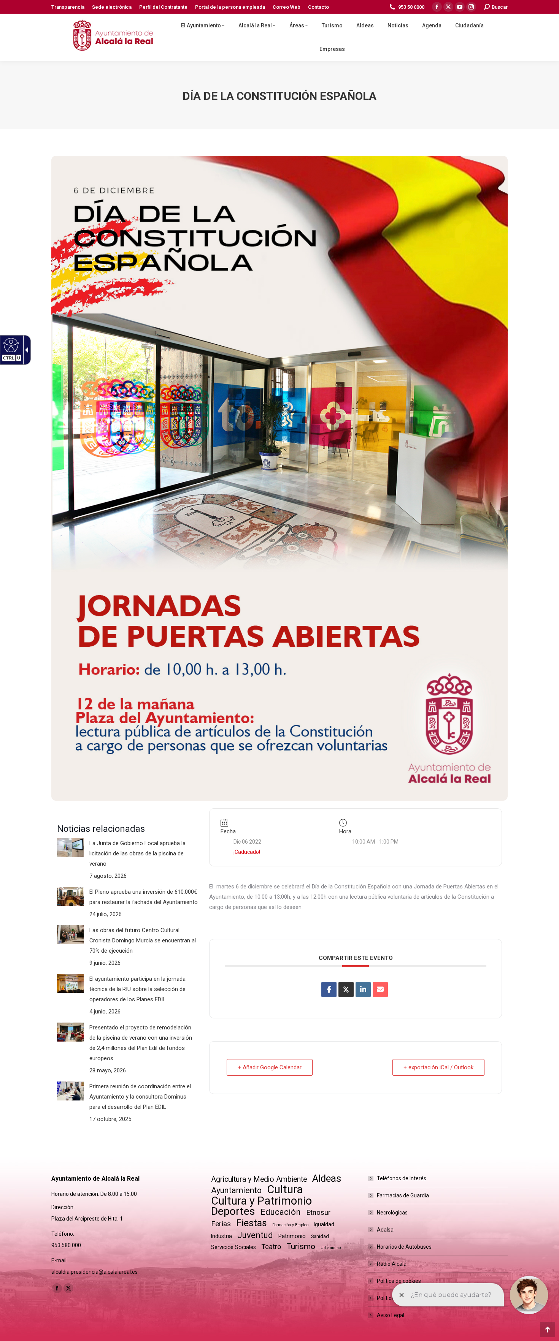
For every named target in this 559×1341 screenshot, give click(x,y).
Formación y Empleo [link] (290, 1224)
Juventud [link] (255, 1235)
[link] (67, 7)
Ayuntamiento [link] (236, 1190)
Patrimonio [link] (292, 1236)
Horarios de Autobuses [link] (404, 1247)
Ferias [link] (221, 1223)
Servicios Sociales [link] (233, 1247)
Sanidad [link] (320, 1236)
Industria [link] (221, 1236)
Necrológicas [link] (392, 1213)
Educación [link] (280, 1212)
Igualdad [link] (324, 1224)
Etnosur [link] (318, 1212)
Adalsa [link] (385, 1230)
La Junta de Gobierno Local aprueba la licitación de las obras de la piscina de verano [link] (137, 853)
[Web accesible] (10, 345)
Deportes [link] (233, 1211)
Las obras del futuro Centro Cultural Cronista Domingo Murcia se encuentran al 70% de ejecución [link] (142, 940)
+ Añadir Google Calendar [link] (270, 1067)
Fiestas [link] (251, 1223)
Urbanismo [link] (331, 1247)
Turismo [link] (300, 1246)
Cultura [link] (285, 1189)
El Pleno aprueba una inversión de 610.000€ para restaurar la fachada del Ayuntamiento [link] (143, 897)
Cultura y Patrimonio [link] (261, 1201)
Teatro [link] (271, 1247)
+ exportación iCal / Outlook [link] (438, 1067)
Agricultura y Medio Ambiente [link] (259, 1179)
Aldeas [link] (326, 1178)
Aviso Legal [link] (390, 1315)
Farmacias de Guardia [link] (403, 1195)
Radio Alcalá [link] (392, 1264)
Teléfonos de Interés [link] (401, 1178)
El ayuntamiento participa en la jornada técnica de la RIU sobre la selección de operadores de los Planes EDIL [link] (137, 989)
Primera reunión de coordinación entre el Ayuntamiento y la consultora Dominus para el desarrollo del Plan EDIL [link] (140, 1096)
